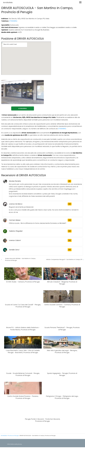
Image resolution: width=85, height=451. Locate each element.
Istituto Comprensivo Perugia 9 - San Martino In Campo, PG (64, 259)
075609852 (13, 21)
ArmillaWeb (8, 2)
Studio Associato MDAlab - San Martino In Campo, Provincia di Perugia (20, 259)
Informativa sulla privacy (14, 444)
